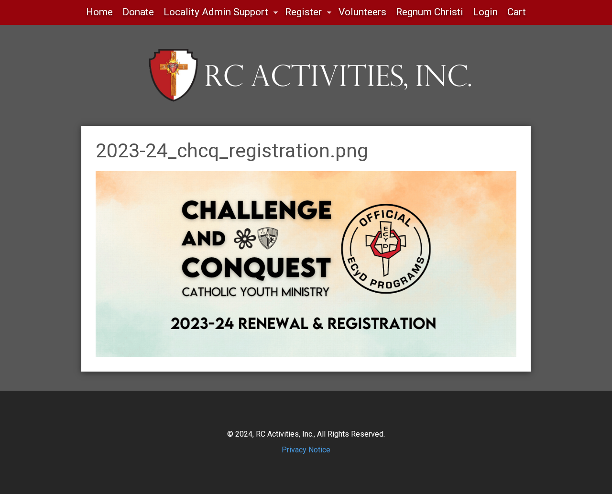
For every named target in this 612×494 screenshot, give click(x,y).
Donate (138, 12)
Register (301, 14)
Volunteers (362, 12)
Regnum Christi (429, 12)
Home (99, 12)
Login (485, 12)
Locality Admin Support (213, 14)
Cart (516, 12)
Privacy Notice (306, 449)
